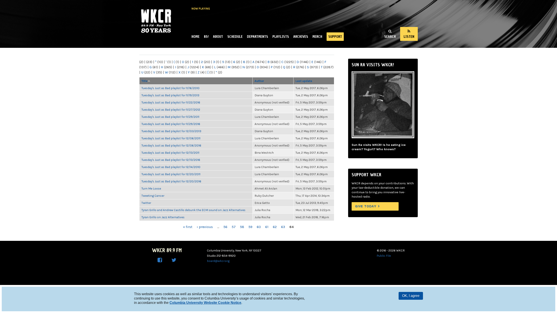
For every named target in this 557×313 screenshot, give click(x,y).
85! (206, 36)
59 (250, 227)
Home (195, 36)
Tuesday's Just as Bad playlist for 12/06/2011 (170, 138)
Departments (257, 36)
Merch (317, 36)
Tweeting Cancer (152, 195)
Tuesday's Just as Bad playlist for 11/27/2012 (170, 109)
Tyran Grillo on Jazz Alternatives (163, 217)
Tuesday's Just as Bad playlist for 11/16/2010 (170, 88)
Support (335, 36)
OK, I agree (410, 296)
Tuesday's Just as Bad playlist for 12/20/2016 (171, 181)
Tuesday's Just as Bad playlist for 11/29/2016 (170, 124)
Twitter (146, 203)
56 (225, 227)
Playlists (280, 36)
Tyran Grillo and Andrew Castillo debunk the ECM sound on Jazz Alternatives (193, 210)
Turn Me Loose (151, 188)
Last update (303, 81)
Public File (384, 255)
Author (259, 81)
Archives (300, 36)
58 (242, 227)
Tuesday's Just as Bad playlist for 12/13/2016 (170, 159)
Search (390, 36)
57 (234, 227)
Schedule (235, 36)
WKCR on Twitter (173, 260)
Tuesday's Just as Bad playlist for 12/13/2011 (170, 152)
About (218, 36)
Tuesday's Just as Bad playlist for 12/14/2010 (170, 167)
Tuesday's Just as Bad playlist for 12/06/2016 (171, 145)
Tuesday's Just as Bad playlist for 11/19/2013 (170, 95)
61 (266, 227)
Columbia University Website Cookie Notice (205, 303)
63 (283, 227)
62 (275, 227)
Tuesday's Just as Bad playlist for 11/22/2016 (170, 102)
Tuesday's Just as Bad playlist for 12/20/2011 (170, 174)
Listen (409, 36)
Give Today (365, 206)
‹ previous (205, 227)
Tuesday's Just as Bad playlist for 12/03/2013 (171, 131)
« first (187, 227)
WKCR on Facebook (159, 260)
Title (144, 81)
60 (259, 227)
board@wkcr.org (218, 261)
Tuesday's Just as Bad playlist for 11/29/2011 (170, 116)
